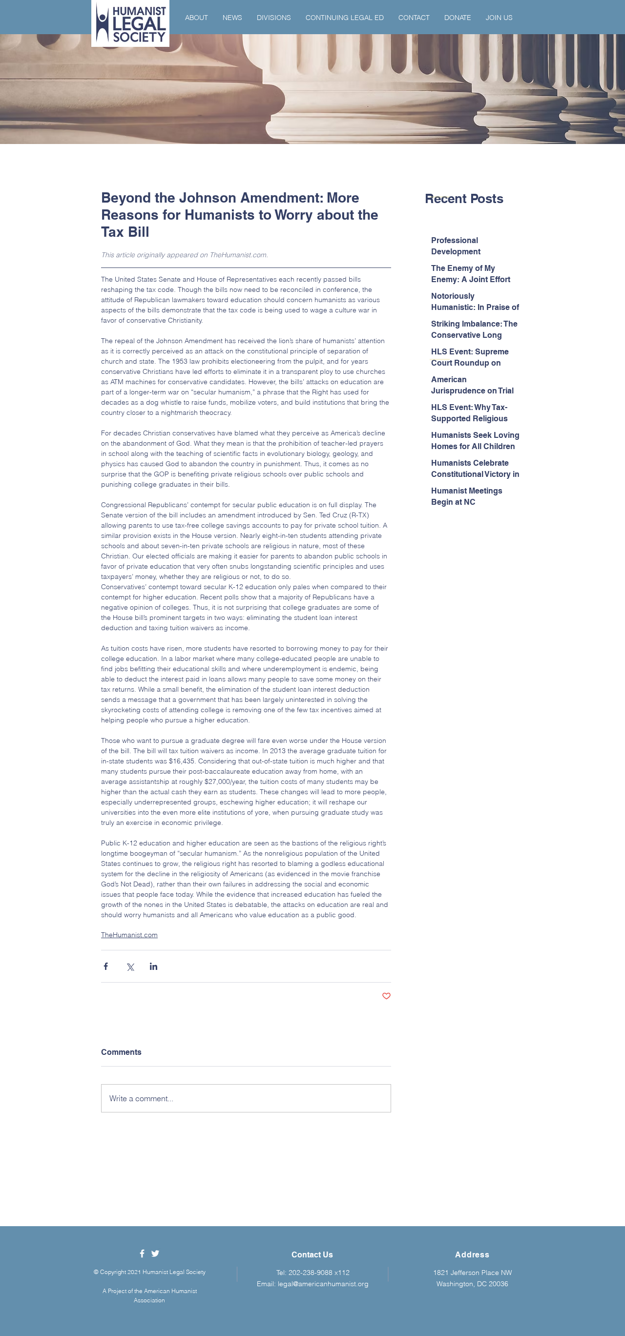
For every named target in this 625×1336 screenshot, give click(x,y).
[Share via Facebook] (105, 966)
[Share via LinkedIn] (153, 966)
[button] (196, 17)
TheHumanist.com (129, 934)
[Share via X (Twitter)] (129, 966)
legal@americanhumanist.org (323, 1283)
